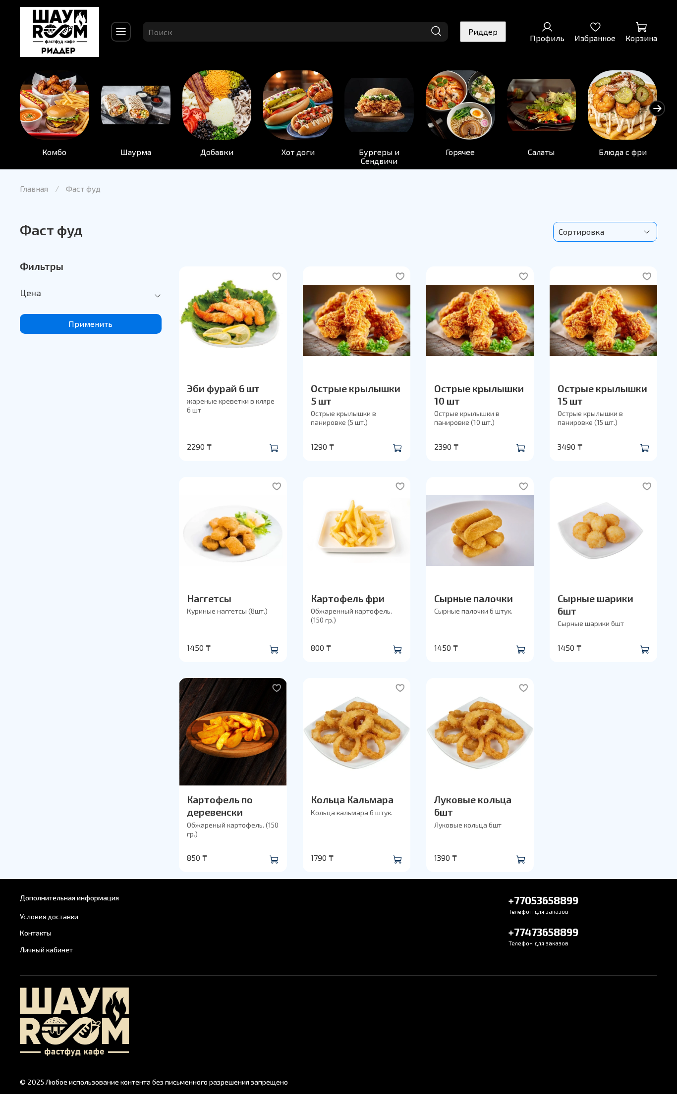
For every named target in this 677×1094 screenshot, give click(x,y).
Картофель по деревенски (220, 805)
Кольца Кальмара (352, 799)
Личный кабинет (46, 949)
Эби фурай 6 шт (223, 388)
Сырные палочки (473, 598)
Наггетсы (209, 598)
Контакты (36, 933)
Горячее (460, 151)
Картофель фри (348, 598)
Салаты (541, 151)
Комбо (54, 151)
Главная (34, 188)
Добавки (216, 151)
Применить (90, 323)
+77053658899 (543, 900)
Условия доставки (49, 916)
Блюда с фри (623, 151)
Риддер (483, 31)
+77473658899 (543, 932)
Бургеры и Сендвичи (379, 156)
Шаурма (135, 151)
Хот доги (298, 151)
